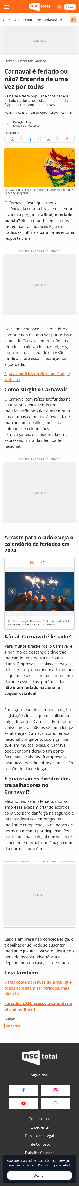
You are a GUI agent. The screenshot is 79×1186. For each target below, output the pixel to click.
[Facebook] (23, 1090)
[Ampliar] (69, 153)
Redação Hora (22, 122)
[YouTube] (23, 1103)
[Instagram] (55, 1090)
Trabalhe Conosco (40, 1152)
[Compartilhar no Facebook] (30, 139)
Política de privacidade (55, 1165)
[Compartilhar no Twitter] (48, 139)
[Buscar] (59, 7)
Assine (70, 7)
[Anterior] (12, 591)
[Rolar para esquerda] (3, 20)
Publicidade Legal (39, 1135)
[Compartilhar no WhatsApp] (12, 139)
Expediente (39, 1127)
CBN (38, 19)
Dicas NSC (13, 1026)
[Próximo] (67, 591)
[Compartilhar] (66, 139)
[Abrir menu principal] (6, 7)
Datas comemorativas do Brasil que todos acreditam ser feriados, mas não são (38, 988)
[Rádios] (73, 19)
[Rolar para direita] (66, 20)
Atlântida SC (54, 19)
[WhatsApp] (55, 1103)
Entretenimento (20, 19)
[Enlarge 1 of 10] (68, 572)
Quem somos (40, 1118)
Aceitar (39, 1175)
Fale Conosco (39, 1144)
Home (9, 61)
